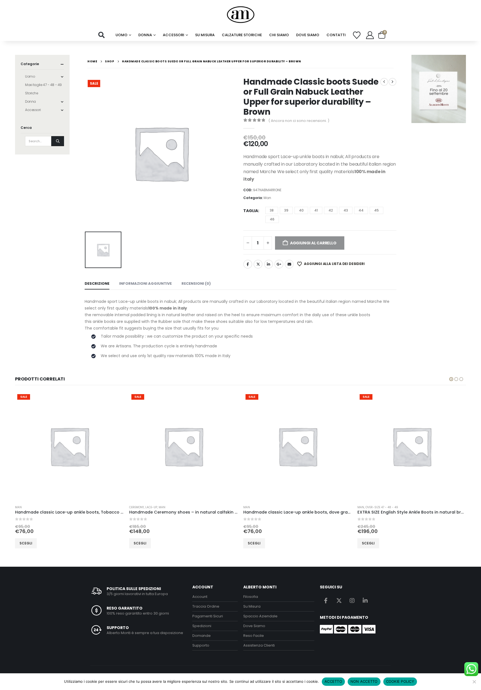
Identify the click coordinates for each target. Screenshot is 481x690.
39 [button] (286, 210)
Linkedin (365, 600)
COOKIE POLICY (400, 681)
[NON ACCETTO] (474, 681)
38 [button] (272, 210)
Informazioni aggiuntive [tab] (145, 283)
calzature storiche (242, 35)
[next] (392, 82)
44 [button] (361, 210)
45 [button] (376, 210)
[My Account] (370, 35)
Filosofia (250, 596)
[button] (101, 35)
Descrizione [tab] (97, 283)
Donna (145, 35)
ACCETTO (333, 681)
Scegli (25, 543)
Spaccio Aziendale (260, 616)
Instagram (352, 600)
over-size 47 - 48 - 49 (267, 507)
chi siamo (279, 35)
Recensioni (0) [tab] (196, 283)
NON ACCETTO (364, 681)
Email (289, 264)
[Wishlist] (356, 35)
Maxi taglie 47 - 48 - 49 (43, 84)
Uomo (121, 35)
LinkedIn (268, 264)
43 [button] (345, 210)
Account (199, 596)
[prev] (384, 82)
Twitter (258, 264)
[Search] (57, 141)
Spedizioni (201, 625)
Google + (278, 264)
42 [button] (330, 210)
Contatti (336, 35)
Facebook (247, 264)
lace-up (37, 507)
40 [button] (301, 210)
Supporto (200, 645)
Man (267, 197)
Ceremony (22, 507)
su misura (205, 35)
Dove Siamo (307, 35)
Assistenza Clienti (259, 645)
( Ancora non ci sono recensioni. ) (298, 120)
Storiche (31, 93)
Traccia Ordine (205, 606)
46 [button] (272, 219)
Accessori (173, 35)
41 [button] (316, 210)
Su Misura (252, 606)
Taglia (250, 210)
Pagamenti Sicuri (207, 616)
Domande (201, 635)
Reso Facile (253, 635)
